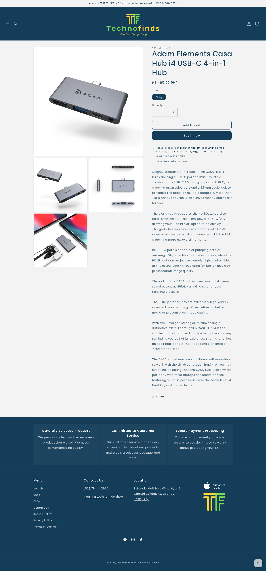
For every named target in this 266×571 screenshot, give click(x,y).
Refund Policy (42, 514)
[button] (8, 24)
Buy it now (192, 135)
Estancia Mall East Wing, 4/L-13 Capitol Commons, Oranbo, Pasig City (157, 493)
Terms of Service (45, 527)
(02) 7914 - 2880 (96, 488)
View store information (171, 161)
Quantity (157, 105)
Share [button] (160, 396)
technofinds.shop (126, 562)
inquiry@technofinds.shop (103, 497)
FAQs (36, 501)
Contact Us (41, 508)
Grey (159, 97)
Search (38, 488)
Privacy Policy (42, 520)
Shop (36, 495)
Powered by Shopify (148, 562)
